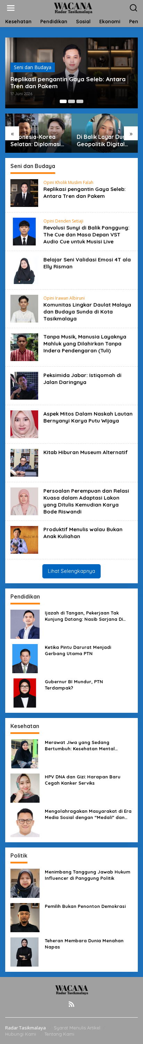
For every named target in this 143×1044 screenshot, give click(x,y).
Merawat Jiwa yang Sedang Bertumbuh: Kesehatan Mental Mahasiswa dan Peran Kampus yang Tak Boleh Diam (86, 746)
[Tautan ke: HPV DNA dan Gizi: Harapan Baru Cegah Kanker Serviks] (25, 787)
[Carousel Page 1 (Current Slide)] (63, 101)
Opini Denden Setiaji (63, 221)
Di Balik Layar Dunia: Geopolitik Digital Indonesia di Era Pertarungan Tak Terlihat (104, 140)
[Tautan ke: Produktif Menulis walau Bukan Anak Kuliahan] (24, 539)
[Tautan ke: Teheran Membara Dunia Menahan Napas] (25, 951)
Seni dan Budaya (32, 67)
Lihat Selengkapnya (71, 571)
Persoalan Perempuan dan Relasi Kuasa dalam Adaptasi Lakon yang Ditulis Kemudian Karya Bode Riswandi (86, 501)
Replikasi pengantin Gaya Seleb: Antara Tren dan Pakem (68, 83)
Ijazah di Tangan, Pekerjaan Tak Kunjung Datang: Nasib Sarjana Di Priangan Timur (84, 616)
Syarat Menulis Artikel (77, 1027)
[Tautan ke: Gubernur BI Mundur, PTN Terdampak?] (25, 692)
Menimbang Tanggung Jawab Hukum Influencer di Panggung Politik (87, 875)
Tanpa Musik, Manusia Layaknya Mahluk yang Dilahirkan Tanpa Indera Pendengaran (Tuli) (84, 343)
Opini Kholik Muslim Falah (68, 182)
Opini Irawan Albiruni (64, 298)
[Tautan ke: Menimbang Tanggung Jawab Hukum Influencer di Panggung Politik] (25, 882)
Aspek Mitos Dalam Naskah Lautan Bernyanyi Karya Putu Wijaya (88, 417)
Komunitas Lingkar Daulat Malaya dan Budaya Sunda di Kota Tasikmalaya (87, 311)
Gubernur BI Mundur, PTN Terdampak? (74, 685)
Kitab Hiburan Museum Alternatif (85, 452)
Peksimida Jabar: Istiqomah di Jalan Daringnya (82, 378)
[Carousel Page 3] (79, 101)
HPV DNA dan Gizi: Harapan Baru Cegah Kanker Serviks (82, 780)
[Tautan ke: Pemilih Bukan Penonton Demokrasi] (25, 916)
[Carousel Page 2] (71, 101)
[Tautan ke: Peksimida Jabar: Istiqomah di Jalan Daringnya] (24, 385)
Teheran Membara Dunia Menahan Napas (84, 944)
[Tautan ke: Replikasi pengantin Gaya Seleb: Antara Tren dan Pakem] (24, 192)
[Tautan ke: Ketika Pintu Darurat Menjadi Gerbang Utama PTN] (25, 657)
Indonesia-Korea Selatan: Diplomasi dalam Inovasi (35, 140)
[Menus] (10, 8)
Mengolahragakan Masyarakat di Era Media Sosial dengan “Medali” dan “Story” (88, 814)
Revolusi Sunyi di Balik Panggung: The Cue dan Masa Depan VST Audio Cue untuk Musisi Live (86, 234)
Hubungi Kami (20, 1034)
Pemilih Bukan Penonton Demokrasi (85, 906)
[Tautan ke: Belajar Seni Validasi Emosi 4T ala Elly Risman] (24, 269)
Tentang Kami (59, 1034)
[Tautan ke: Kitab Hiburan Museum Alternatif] (24, 462)
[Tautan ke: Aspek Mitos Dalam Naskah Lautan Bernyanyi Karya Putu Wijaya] (24, 423)
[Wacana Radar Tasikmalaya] (73, 7)
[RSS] (71, 1004)
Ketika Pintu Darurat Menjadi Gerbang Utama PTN (78, 650)
